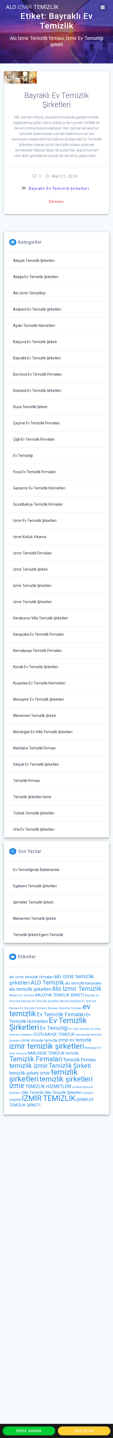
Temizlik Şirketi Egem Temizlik (38, 935)
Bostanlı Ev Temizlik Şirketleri (37, 390)
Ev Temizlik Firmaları (61, 1015)
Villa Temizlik (32, 1092)
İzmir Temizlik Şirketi (30, 569)
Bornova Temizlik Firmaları (65, 1008)
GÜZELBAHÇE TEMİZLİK (54, 1034)
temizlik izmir (28, 1065)
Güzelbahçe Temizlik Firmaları (38, 504)
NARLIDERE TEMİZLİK (46, 1053)
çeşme (15, 1099)
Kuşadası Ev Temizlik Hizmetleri (39, 683)
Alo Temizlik (32, 7)
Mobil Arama (29, 1431)
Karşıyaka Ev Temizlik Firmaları (38, 634)
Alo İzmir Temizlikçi (29, 293)
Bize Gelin (84, 1431)
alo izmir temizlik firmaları (31, 977)
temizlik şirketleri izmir (32, 797)
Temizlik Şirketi (70, 1065)
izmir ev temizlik (74, 1040)
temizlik (72, 1053)
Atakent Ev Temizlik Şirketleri (37, 309)
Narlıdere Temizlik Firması (34, 748)
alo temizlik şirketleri (30, 989)
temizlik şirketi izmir (29, 1073)
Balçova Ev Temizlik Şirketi (35, 342)
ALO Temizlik (47, 982)
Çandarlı (88, 1093)
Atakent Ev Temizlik (21, 995)
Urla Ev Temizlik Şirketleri (33, 829)
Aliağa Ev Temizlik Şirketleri (35, 277)
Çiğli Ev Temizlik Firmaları (34, 439)
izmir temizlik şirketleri (32, 585)
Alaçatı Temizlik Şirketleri (34, 260)
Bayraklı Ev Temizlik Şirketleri (56, 100)
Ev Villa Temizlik (79, 1029)
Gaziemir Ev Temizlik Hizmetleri (39, 488)
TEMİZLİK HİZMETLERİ (48, 1086)
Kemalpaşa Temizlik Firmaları (37, 650)
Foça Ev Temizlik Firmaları (34, 472)
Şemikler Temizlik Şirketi (33, 902)
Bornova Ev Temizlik (83, 1001)
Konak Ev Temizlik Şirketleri (35, 667)
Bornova (65, 1001)
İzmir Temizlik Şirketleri (32, 602)
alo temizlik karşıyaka (83, 983)
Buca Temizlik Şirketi (30, 407)
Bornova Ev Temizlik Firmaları (37, 374)
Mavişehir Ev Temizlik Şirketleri (38, 699)
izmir (26, 1040)
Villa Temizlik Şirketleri (63, 1092)
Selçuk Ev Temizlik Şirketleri (36, 764)
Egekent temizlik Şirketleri (35, 886)
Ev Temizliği (23, 455)
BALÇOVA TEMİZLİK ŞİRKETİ (59, 995)
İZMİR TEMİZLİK (48, 1098)
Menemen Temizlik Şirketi (34, 715)
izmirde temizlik (44, 1040)
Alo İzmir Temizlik (76, 988)
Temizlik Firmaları (35, 1059)
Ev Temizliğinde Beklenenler (36, 870)
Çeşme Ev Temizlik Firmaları (36, 423)
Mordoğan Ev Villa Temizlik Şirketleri (43, 732)
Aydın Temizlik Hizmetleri (34, 325)
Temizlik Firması (26, 781)
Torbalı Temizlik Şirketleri (33, 813)
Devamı (56, 201)
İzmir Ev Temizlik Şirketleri (34, 520)
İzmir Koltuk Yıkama (29, 537)
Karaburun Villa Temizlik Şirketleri (40, 618)
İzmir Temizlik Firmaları (32, 553)
